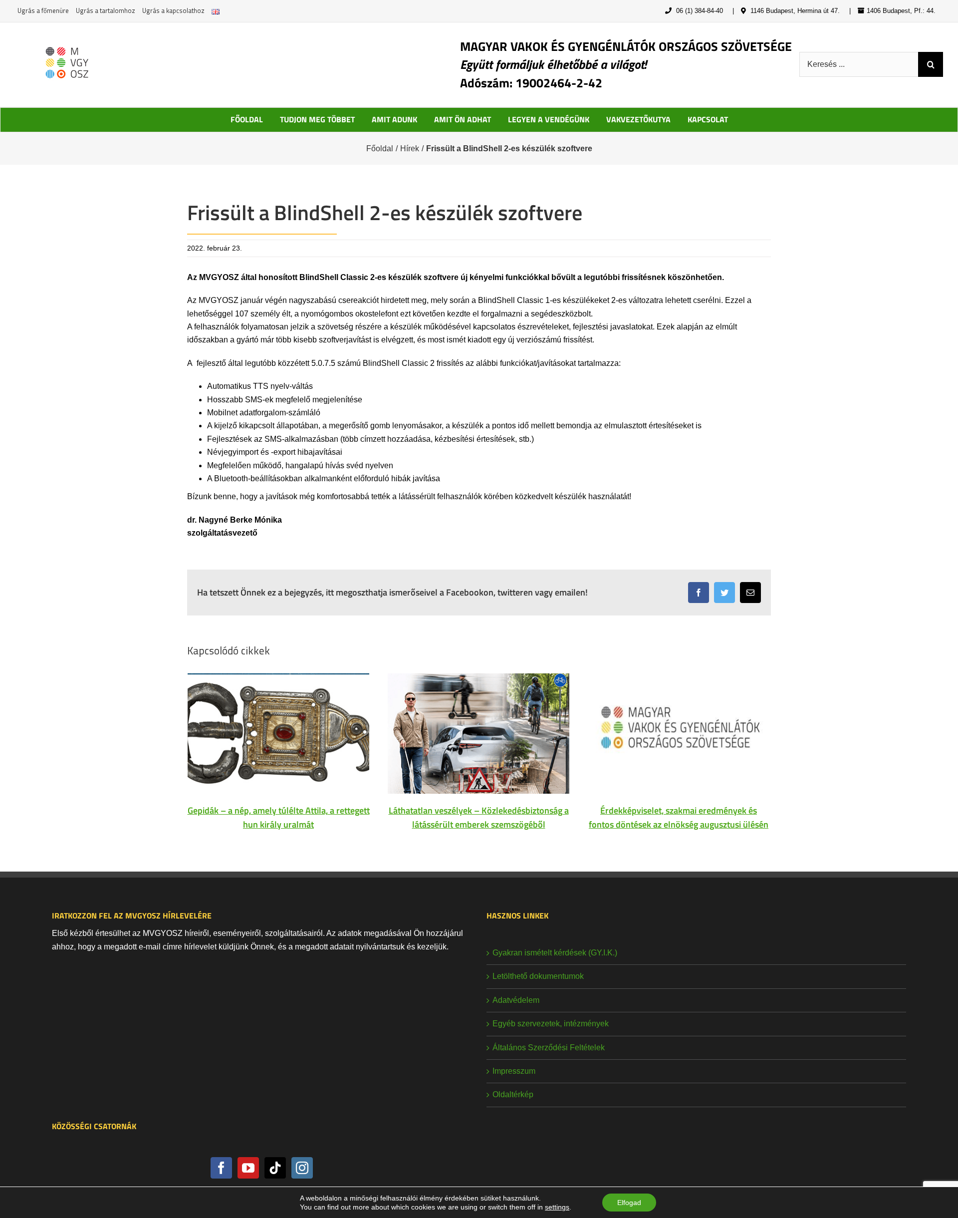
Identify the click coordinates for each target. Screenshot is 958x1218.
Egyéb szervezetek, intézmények (550, 1023)
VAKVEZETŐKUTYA (638, 119)
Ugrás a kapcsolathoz (173, 10)
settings (557, 1207)
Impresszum (513, 1071)
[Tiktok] (275, 1168)
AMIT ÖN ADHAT (462, 119)
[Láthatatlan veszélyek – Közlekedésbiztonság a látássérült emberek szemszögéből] (478, 733)
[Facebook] (221, 1168)
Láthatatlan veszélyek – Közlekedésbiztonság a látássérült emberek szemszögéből (479, 817)
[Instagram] (302, 1168)
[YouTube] (248, 1168)
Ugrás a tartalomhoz (105, 10)
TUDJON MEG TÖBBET (317, 119)
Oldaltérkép (512, 1094)
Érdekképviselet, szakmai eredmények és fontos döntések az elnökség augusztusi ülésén (678, 817)
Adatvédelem (515, 1000)
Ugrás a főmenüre (43, 10)
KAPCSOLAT (708, 119)
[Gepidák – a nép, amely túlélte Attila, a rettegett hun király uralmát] (278, 733)
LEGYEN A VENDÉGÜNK (548, 119)
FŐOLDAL (247, 119)
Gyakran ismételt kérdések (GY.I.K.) (554, 952)
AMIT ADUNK (394, 119)
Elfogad (629, 1203)
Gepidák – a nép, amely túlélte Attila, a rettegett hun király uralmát (279, 817)
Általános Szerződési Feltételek (548, 1047)
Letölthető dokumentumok (538, 976)
